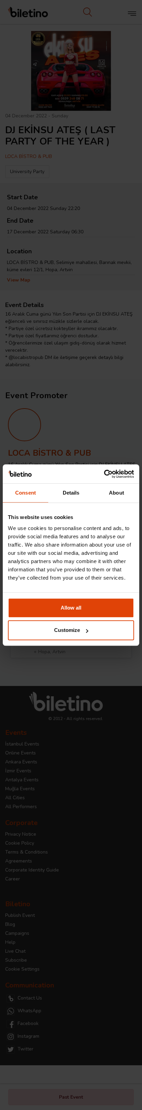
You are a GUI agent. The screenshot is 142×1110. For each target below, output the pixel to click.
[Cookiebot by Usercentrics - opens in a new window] (104, 473)
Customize (67, 630)
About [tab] (116, 493)
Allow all (71, 608)
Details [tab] (71, 493)
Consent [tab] (25, 493)
